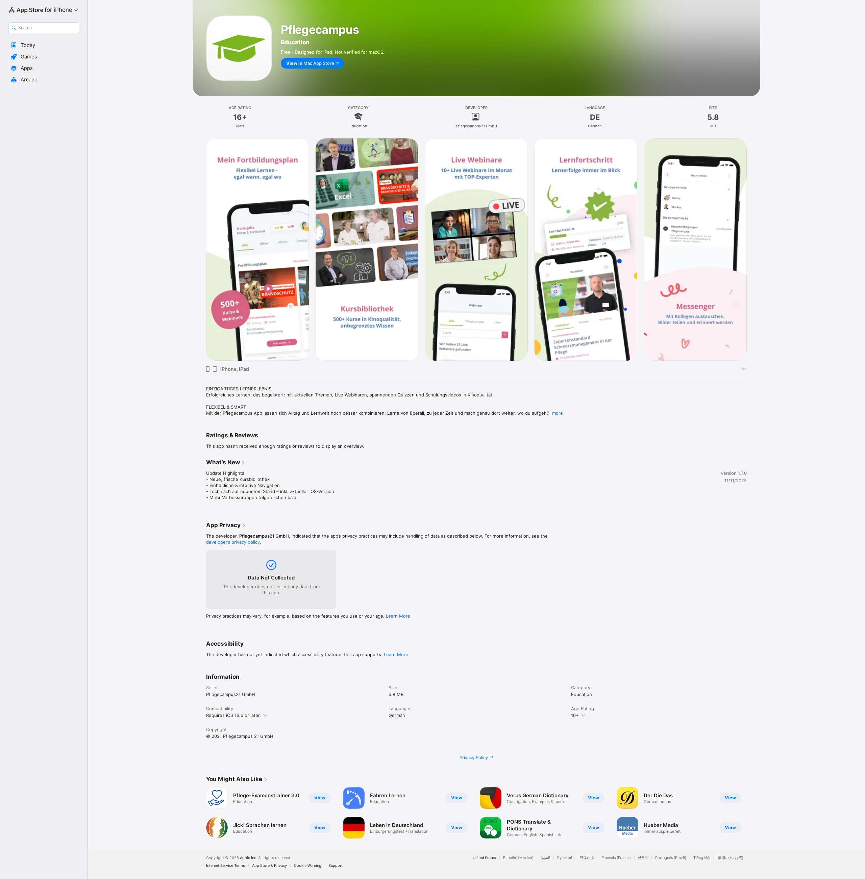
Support (335, 866)
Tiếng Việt (702, 858)
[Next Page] (753, 813)
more (557, 413)
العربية (545, 858)
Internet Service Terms (225, 866)
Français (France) (616, 858)
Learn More (398, 616)
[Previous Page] (199, 813)
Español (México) (518, 858)
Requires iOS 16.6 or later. (233, 715)
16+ (575, 715)
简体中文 (586, 858)
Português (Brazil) (670, 858)
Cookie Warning (307, 866)
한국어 (643, 858)
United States (484, 858)
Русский (564, 858)
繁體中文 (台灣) (730, 858)
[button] (44, 45)
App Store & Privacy (269, 866)
